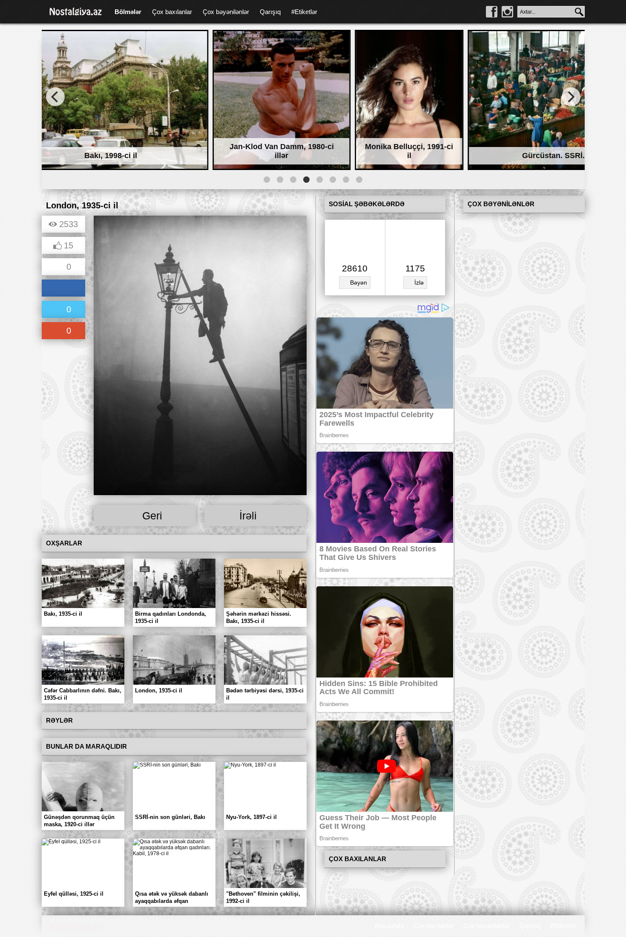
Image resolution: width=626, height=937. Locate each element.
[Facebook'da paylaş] (63, 289)
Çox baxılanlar (172, 11)
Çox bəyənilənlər (226, 11)
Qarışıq (270, 11)
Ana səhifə (389, 925)
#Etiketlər (304, 11)
